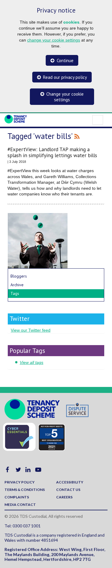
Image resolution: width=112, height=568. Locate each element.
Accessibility (69, 482)
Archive (17, 284)
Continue (65, 60)
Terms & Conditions (24, 489)
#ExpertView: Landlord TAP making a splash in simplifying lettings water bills (52, 152)
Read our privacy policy (65, 77)
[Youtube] (38, 470)
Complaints (16, 497)
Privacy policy (19, 482)
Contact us (68, 489)
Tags (14, 293)
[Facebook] (7, 470)
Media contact (20, 504)
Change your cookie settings (65, 96)
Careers (64, 497)
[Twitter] (18, 470)
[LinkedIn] (27, 470)
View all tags (31, 362)
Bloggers (18, 276)
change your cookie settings (53, 40)
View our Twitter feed (30, 330)
